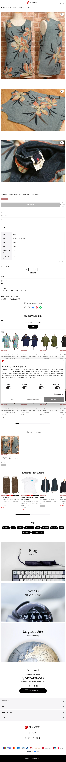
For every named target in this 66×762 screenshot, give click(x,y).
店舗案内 (13, 299)
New (3, 332)
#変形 (61, 528)
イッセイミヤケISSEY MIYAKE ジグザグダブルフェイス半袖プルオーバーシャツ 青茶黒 (30, 356)
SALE (10, 495)
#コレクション (29, 528)
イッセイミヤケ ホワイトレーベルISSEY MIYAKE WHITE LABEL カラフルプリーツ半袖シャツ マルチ (10, 356)
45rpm (42, 497)
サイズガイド (61, 261)
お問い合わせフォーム (35, 690)
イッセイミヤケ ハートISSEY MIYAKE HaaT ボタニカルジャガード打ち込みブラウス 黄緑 (49, 356)
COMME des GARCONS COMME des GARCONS (29, 498)
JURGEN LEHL (5, 497)
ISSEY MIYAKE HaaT (45, 353)
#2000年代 (45, 528)
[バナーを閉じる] (63, 360)
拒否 (12, 399)
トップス (11, 291)
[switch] (24, 387)
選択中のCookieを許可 (33, 399)
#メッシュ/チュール (38, 532)
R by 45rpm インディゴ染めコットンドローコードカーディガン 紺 (48, 500)
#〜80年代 (5, 528)
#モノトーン (26, 532)
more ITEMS (32, 327)
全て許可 (53, 399)
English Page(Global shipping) (34, 303)
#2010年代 (54, 528)
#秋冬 (13, 528)
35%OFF (16, 495)
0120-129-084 (34, 678)
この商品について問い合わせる (13, 296)
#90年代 (20, 528)
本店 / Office (34, 733)
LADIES (4, 350)
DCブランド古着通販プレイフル (34, 758)
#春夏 (37, 528)
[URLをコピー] (25, 307)
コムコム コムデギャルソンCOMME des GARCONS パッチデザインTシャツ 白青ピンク (29, 503)
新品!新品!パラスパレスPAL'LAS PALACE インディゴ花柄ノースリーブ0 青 (10, 459)
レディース (4, 291)
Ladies (5, 199)
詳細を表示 (57, 394)
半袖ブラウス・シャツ (20, 291)
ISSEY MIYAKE (5, 353)
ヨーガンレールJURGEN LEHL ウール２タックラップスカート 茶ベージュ (10, 501)
